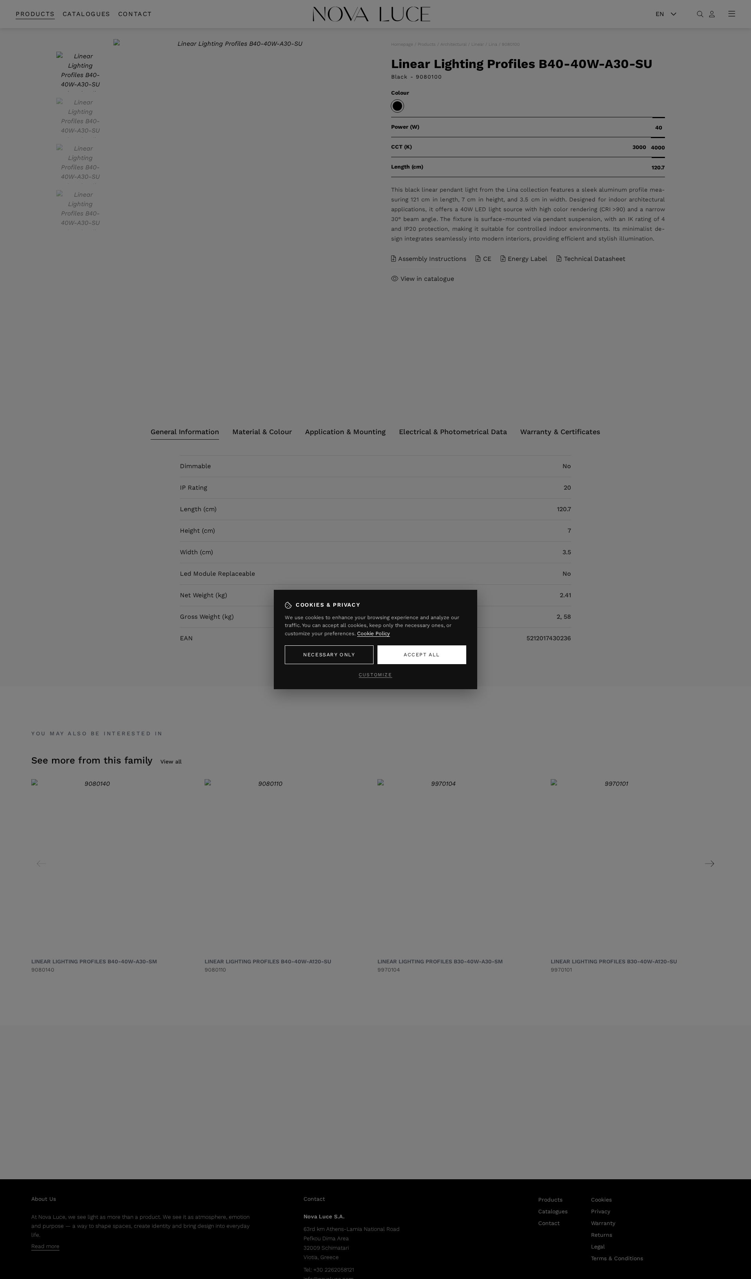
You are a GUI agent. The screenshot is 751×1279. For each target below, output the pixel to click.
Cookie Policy (373, 633)
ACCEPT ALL (422, 654)
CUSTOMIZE (375, 674)
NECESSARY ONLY (329, 654)
